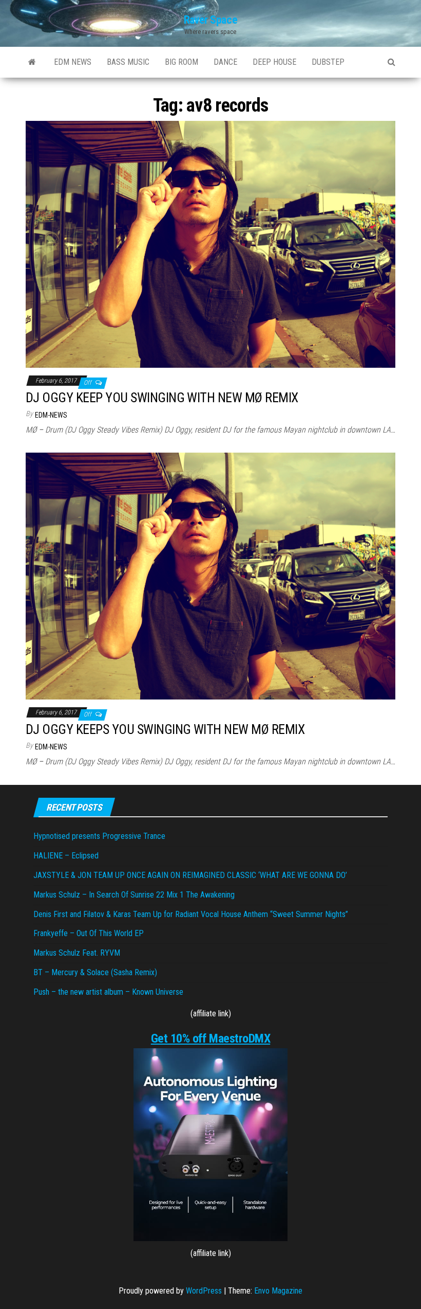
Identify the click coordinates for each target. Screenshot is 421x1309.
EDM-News (51, 415)
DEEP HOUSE (274, 62)
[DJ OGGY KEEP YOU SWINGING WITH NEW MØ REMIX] (210, 243)
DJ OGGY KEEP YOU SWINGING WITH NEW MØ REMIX (162, 397)
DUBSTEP (328, 62)
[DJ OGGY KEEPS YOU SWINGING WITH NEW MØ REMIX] (210, 575)
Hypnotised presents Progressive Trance (99, 836)
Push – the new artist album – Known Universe (108, 992)
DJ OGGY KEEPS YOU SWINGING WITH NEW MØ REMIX (165, 729)
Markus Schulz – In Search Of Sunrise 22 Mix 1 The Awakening (134, 895)
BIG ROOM (181, 62)
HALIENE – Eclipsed (66, 855)
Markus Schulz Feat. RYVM (76, 953)
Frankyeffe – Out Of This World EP (88, 933)
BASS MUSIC (128, 62)
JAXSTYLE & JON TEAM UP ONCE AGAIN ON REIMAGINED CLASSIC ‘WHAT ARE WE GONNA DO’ (190, 875)
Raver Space (210, 19)
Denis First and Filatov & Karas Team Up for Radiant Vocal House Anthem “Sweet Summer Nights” (190, 914)
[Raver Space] (32, 62)
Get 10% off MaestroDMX (210, 1038)
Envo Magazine (278, 1291)
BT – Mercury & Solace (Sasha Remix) (95, 972)
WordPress (204, 1291)
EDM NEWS (72, 62)
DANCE (225, 62)
